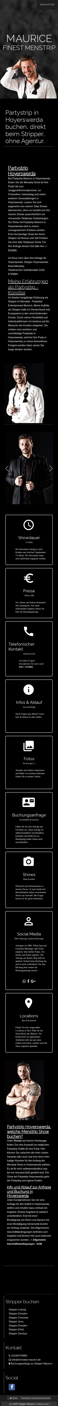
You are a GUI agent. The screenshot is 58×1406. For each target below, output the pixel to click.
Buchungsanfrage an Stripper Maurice (31, 1363)
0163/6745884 (19, 1355)
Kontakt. (12, 250)
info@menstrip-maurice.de (26, 1359)
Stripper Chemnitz (18, 1317)
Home (14, 1398)
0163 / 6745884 (26, 667)
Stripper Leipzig (17, 1309)
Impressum (42, 1404)
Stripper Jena (16, 1321)
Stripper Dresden (18, 1313)
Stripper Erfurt (16, 1329)
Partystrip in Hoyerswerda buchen (36, 1398)
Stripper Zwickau (18, 1333)
